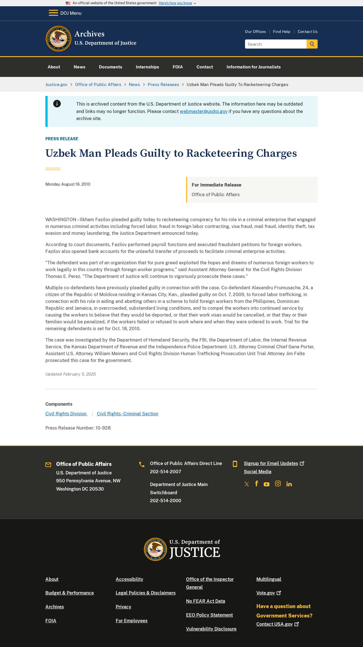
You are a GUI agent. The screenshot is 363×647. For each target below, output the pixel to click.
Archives (54, 607)
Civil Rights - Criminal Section (127, 413)
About (51, 579)
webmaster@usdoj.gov (203, 111)
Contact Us (308, 32)
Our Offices (255, 32)
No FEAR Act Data (205, 601)
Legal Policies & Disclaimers (146, 593)
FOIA (50, 620)
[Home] (91, 49)
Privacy (123, 607)
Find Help (282, 32)
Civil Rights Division (66, 413)
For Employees (131, 620)
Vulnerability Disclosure (211, 629)
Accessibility (129, 579)
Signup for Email (271, 463)
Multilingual (268, 579)
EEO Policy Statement (209, 615)
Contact (274, 624)
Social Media (257, 471)
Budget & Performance (69, 593)
